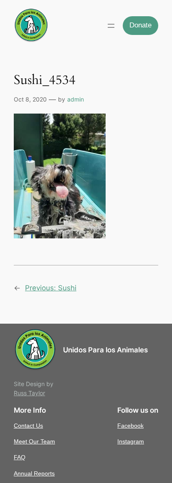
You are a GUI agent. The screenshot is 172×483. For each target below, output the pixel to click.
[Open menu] (111, 26)
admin (75, 99)
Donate (140, 25)
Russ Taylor (29, 392)
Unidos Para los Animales (105, 350)
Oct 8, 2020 (30, 99)
